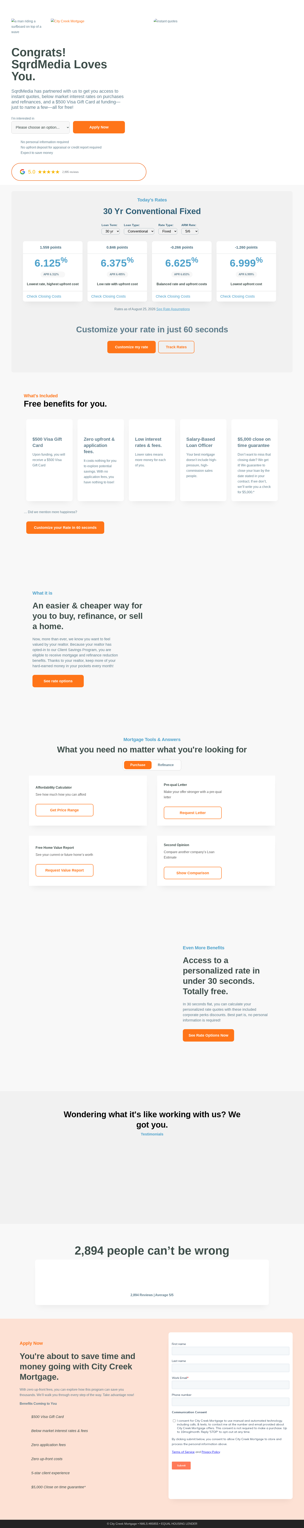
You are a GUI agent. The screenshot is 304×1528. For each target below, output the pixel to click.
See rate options (58, 681)
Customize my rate (131, 347)
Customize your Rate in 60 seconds (65, 528)
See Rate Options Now (208, 1035)
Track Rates (176, 347)
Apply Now (99, 127)
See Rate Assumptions (173, 309)
